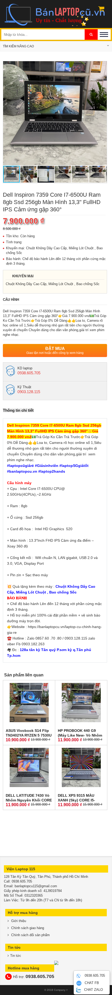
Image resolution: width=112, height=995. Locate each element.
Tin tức (15, 956)
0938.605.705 (94, 976)
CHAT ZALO (93, 990)
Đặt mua (55, 350)
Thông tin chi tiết (18, 410)
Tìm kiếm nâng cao (18, 46)
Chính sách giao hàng (27, 928)
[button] (102, 66)
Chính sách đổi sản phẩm (30, 935)
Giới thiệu (18, 921)
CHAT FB (91, 983)
